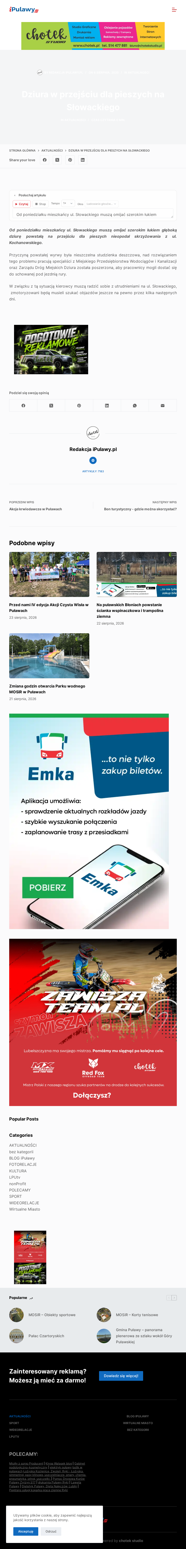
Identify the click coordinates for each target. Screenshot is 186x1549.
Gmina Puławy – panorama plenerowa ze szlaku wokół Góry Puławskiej (144, 1336)
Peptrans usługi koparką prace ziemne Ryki (38, 1490)
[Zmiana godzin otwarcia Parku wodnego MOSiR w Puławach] (49, 655)
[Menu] (174, 9)
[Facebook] (44, 160)
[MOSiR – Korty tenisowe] (104, 1315)
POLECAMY (20, 1190)
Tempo (55, 203)
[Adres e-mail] (163, 405)
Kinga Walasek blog (59, 1463)
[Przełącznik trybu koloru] (153, 9)
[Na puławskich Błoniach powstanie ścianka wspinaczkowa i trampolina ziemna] (137, 574)
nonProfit (17, 1183)
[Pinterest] (70, 160)
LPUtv (14, 1177)
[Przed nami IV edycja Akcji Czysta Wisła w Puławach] (49, 574)
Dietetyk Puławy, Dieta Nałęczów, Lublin (49, 1486)
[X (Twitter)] (57, 160)
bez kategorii (21, 1151)
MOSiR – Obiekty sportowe (52, 1314)
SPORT (15, 1196)
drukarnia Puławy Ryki (53, 1482)
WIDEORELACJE (24, 1202)
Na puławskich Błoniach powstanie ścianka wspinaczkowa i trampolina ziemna (130, 610)
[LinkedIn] (82, 160)
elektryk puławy (61, 1467)
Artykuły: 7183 (93, 471)
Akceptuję (25, 1531)
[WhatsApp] (135, 405)
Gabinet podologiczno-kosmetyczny (47, 1465)
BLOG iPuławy (22, 1158)
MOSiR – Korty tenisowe (137, 1314)
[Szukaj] (164, 10)
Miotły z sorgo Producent (26, 1463)
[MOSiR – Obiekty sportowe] (16, 1315)
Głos (80, 204)
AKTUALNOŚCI (138, 72)
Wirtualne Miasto (24, 1209)
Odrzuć (51, 1531)
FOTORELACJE (23, 1164)
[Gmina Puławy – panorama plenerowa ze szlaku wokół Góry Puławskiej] (104, 1336)
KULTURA (18, 1170)
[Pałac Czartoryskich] (16, 1336)
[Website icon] (93, 460)
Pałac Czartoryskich (46, 1336)
